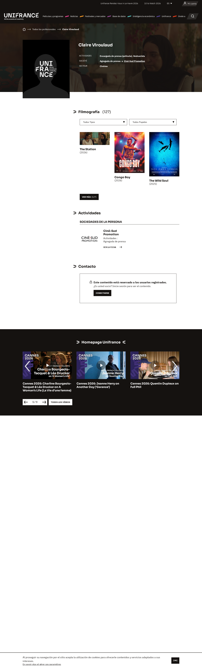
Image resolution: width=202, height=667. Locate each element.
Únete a (181, 16)
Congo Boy (122, 177)
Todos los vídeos (60, 402)
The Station (88, 149)
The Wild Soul (158, 180)
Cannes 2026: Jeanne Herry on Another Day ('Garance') (98, 385)
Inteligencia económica (144, 16)
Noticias (74, 16)
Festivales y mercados (95, 16)
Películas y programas (53, 16)
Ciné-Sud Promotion (134, 61)
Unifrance (166, 16)
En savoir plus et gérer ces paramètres (42, 664)
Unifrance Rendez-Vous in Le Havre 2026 (119, 3)
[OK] (175, 660)
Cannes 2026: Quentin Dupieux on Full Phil (154, 385)
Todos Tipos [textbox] (89, 122)
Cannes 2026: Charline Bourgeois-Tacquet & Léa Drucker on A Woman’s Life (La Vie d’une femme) (47, 387)
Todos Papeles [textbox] (140, 122)
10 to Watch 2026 (152, 3)
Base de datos (119, 16)
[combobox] (103, 122)
